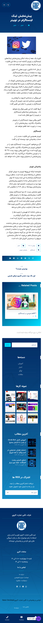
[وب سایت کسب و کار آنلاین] (33, 396)
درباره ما (21, 574)
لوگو (20, 370)
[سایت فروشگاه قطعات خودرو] (10, 396)
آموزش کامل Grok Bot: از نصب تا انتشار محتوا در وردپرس (17, 442)
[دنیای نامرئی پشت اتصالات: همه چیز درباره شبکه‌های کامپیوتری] (32, 463)
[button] (4, 5)
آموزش (20, 363)
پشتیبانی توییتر (23, 250)
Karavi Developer (8, 600)
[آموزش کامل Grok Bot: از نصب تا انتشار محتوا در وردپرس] (32, 443)
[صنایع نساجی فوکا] (21, 407)
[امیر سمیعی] (33, 407)
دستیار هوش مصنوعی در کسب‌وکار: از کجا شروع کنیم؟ (16, 452)
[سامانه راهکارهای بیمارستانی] (10, 407)
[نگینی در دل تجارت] (36, 6)
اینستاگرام (32, 250)
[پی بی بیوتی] (21, 418)
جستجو (7, 345)
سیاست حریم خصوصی (21, 577)
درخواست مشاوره (21, 580)
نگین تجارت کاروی (20, 600)
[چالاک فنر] (10, 418)
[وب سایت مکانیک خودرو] (21, 396)
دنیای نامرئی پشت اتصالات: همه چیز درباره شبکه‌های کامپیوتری (17, 462)
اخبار (19, 246)
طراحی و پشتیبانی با (33, 600)
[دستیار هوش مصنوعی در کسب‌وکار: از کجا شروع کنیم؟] (32, 453)
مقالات (20, 374)
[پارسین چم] (33, 418)
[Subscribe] (7, 492)
